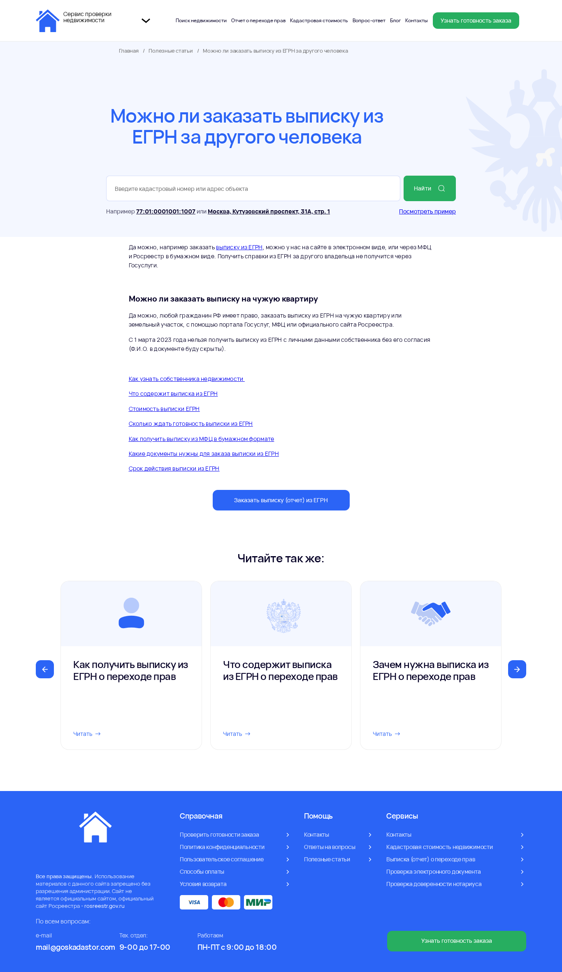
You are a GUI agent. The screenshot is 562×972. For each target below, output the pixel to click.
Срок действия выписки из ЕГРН (174, 468)
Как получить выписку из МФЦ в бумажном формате (201, 439)
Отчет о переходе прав (258, 20)
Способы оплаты (202, 871)
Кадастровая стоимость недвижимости (439, 847)
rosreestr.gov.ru (104, 905)
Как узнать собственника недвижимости (187, 379)
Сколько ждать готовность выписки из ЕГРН (191, 423)
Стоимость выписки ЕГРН (164, 409)
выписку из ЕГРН (239, 247)
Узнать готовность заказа (476, 20)
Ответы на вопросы (329, 847)
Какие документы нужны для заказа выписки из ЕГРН (204, 453)
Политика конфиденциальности (222, 847)
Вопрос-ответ (369, 20)
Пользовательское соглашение (221, 859)
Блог (395, 20)
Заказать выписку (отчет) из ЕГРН (281, 500)
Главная (129, 51)
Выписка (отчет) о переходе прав (430, 859)
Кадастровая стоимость (319, 20)
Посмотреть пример (427, 211)
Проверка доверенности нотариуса (433, 884)
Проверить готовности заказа (219, 834)
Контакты (416, 20)
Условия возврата (203, 884)
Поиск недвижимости (201, 20)
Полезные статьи (171, 51)
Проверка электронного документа (433, 871)
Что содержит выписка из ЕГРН (173, 393)
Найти (422, 188)
